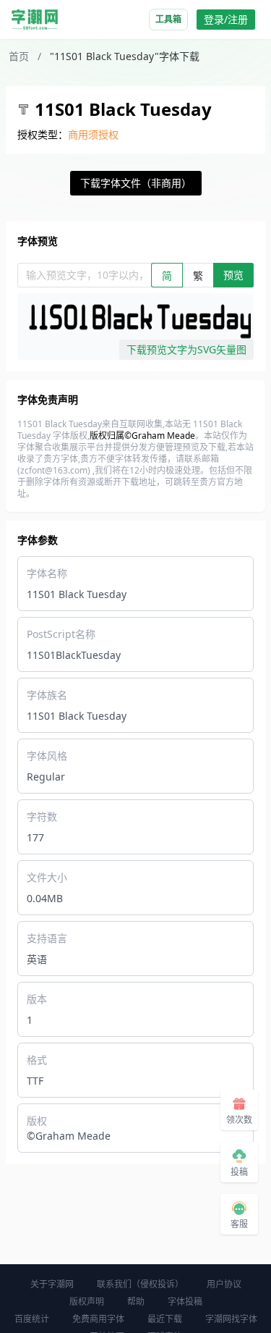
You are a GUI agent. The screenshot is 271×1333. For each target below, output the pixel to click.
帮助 (136, 1301)
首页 (19, 56)
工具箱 (168, 19)
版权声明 (86, 1301)
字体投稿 (185, 1301)
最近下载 (164, 1319)
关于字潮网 (52, 1284)
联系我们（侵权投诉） (140, 1284)
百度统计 (31, 1319)
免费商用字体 (98, 1319)
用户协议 (224, 1284)
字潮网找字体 (231, 1319)
